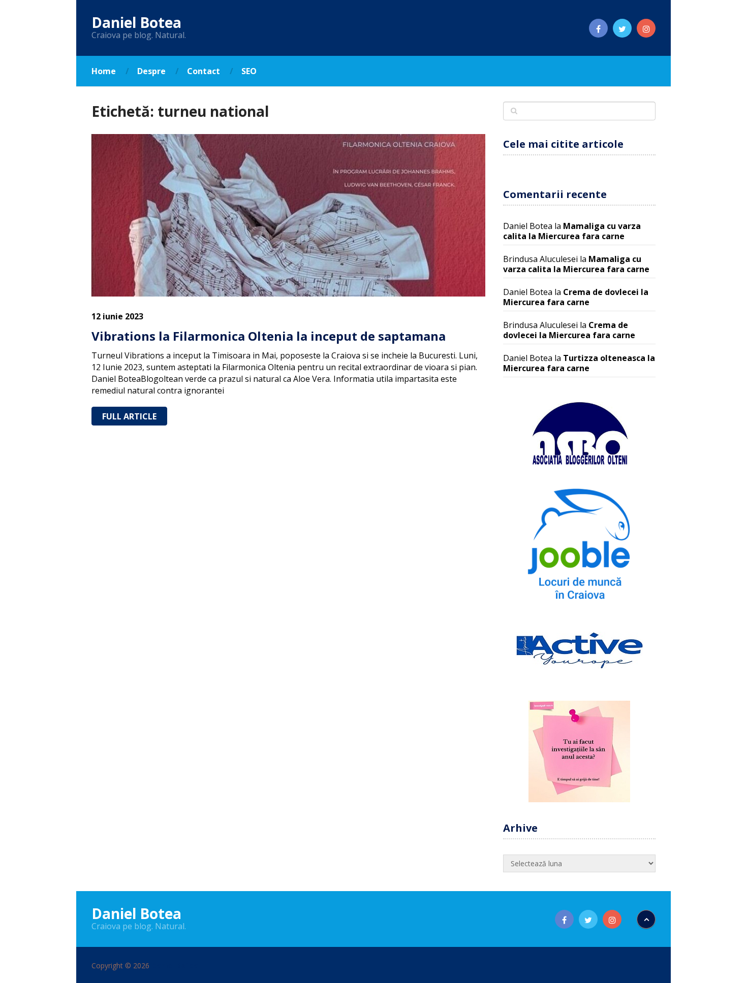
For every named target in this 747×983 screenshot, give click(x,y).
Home (103, 71)
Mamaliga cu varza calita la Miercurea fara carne (572, 231)
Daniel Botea (136, 22)
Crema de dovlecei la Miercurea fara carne (575, 297)
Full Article (129, 416)
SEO (249, 71)
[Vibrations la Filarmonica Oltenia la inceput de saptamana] (288, 215)
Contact (203, 71)
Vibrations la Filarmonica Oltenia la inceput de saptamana (268, 335)
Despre (151, 71)
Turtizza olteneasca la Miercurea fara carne (579, 363)
